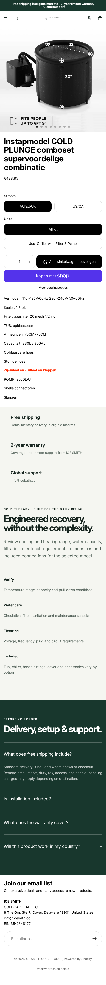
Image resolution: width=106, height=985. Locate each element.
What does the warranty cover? (36, 822)
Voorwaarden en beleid (53, 969)
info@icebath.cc (23, 480)
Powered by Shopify (78, 959)
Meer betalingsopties (53, 287)
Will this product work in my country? (42, 846)
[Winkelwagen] (100, 18)
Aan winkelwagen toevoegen (72, 261)
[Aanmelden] (94, 938)
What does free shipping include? (38, 754)
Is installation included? (27, 798)
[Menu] (5, 18)
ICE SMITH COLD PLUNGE (43, 959)
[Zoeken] (16, 18)
